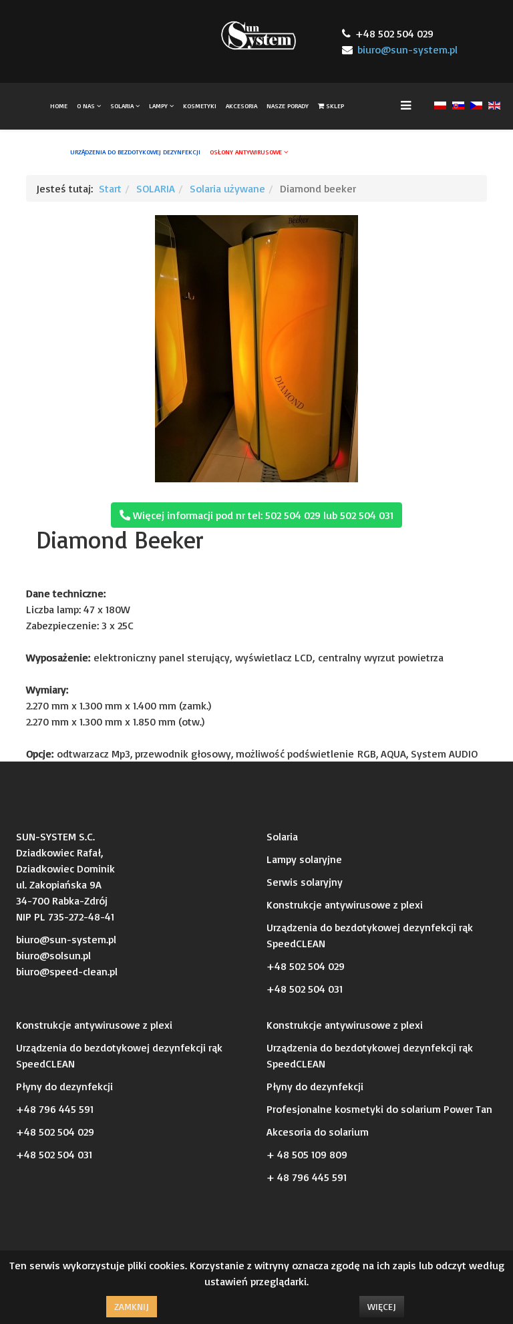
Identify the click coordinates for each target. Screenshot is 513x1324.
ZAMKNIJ (131, 1306)
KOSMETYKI (199, 106)
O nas (86, 106)
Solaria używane (227, 188)
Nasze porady (288, 106)
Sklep (334, 106)
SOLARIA (123, 106)
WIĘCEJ (381, 1306)
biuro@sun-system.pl (407, 49)
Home (58, 106)
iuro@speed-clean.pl (69, 971)
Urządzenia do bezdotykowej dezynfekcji (135, 152)
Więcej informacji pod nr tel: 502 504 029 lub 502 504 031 (261, 515)
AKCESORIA (241, 106)
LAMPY (158, 106)
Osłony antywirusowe (246, 152)
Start (110, 188)
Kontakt (310, 152)
